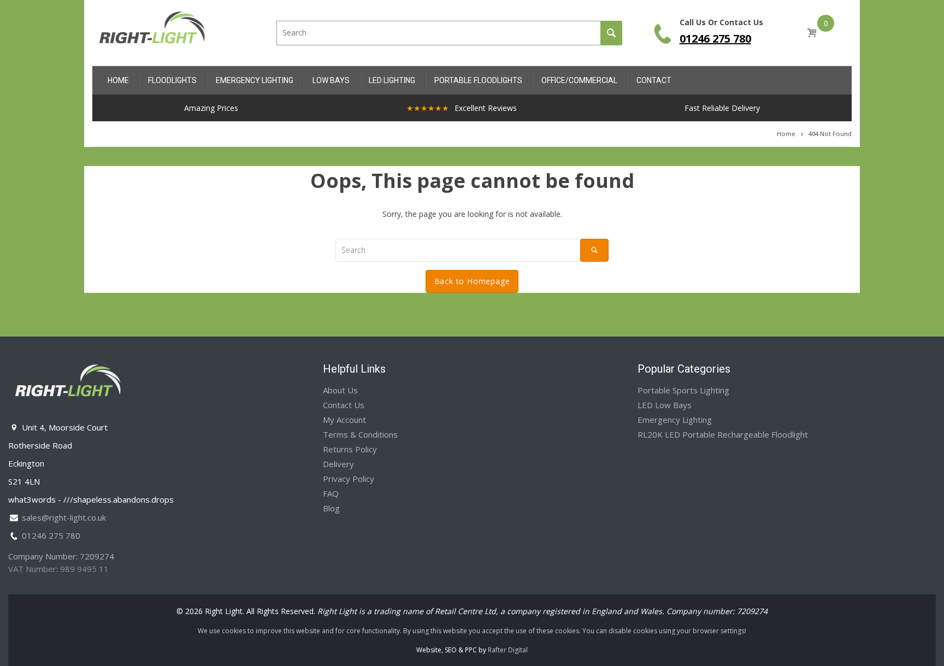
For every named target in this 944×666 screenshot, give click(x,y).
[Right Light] (152, 32)
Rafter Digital (508, 650)
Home (786, 133)
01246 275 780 (715, 38)
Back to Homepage (472, 281)
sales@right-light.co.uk (64, 517)
